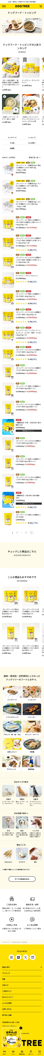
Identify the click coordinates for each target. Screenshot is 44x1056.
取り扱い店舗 (7, 1015)
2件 (34, 281)
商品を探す (6, 967)
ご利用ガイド (7, 991)
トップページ (6, 942)
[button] (31, 532)
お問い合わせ (7, 1009)
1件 (34, 250)
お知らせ (5, 985)
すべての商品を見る (22, 879)
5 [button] (25, 532)
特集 (3, 979)
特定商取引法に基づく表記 (11, 1022)
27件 (35, 523)
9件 (34, 303)
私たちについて (7, 997)
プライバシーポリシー (9, 1026)
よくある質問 (7, 1003)
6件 (34, 359)
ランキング (6, 973)
